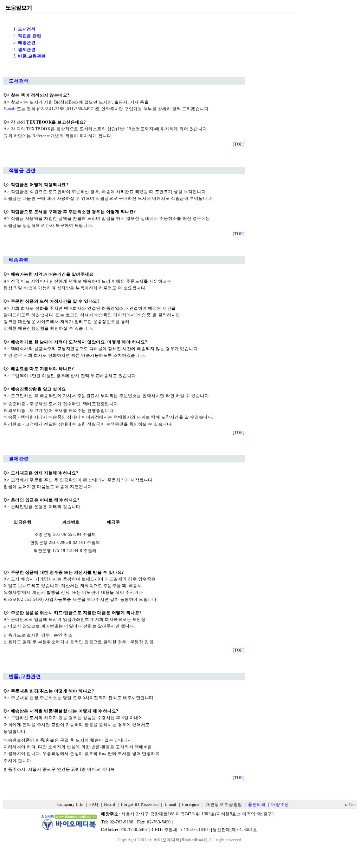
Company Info (70, 804)
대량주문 (280, 804)
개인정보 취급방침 (224, 804)
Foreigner (191, 804)
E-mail (9, 108)
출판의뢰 (256, 804)
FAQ (93, 804)
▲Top (349, 804)
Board (109, 804)
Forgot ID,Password (140, 804)
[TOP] (239, 144)
